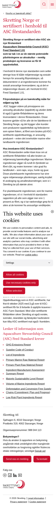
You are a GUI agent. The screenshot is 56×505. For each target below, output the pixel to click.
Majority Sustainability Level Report (24, 378)
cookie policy (31, 254)
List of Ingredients (15, 355)
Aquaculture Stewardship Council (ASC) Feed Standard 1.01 (26, 48)
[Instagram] (5, 475)
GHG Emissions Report (18, 344)
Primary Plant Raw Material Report (24, 365)
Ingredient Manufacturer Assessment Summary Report (25, 372)
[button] (44, 4)
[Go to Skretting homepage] (11, 4)
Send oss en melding (17, 459)
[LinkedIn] (15, 475)
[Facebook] (10, 475)
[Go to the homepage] (14, 484)
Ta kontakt (41, 459)
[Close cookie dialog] (52, 211)
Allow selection (14, 291)
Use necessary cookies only (21, 283)
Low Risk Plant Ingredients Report (24, 397)
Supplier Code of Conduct (19, 349)
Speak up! (40, 451)
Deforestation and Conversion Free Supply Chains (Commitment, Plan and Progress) (28, 391)
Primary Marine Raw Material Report (25, 360)
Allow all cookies (15, 275)
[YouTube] (20, 475)
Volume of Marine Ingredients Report (25, 383)
